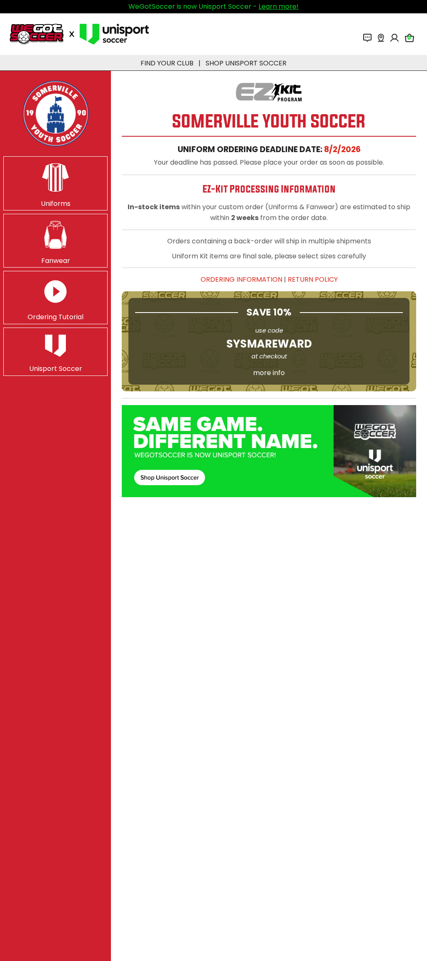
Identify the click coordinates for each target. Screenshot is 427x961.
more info (269, 373)
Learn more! (279, 6)
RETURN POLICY (313, 279)
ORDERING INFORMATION (241, 279)
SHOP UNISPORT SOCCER (246, 63)
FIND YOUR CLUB (167, 63)
